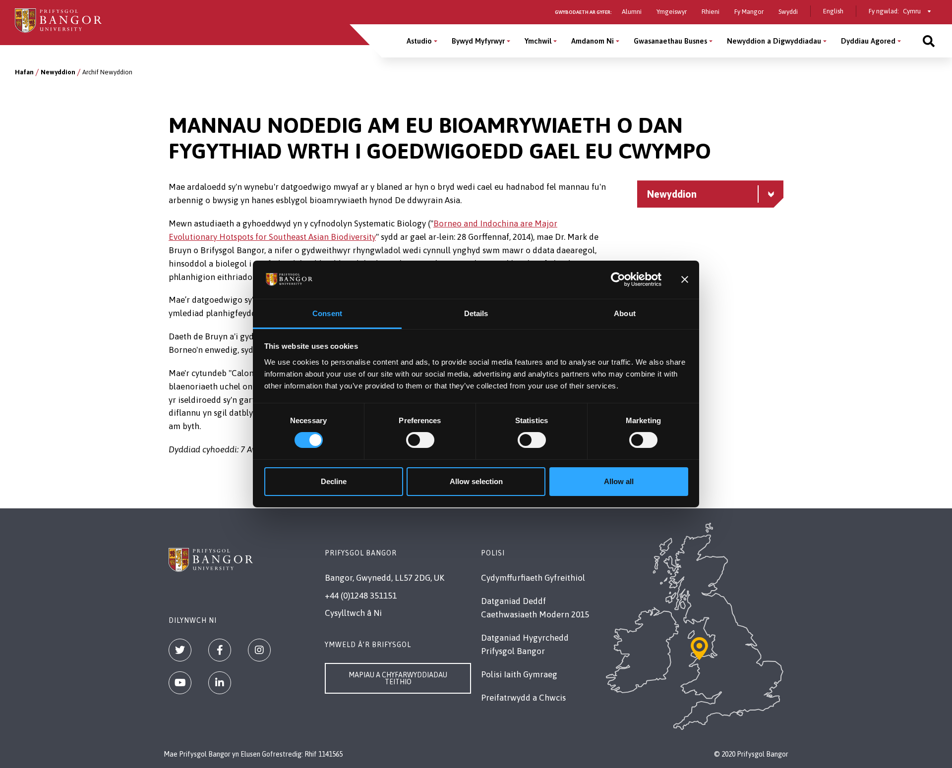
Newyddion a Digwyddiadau (774, 41)
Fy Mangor (749, 11)
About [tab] (625, 313)
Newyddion (58, 72)
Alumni (632, 11)
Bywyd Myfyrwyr (478, 41)
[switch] (420, 440)
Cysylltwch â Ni (353, 613)
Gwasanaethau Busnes (670, 41)
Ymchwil (538, 41)
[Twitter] (180, 650)
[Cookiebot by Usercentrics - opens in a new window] (618, 279)
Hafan (24, 72)
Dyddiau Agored (868, 41)
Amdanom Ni (592, 41)
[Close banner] (684, 279)
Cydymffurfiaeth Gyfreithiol (533, 578)
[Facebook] (219, 650)
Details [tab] (476, 313)
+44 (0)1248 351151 (361, 596)
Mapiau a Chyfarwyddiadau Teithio (398, 678)
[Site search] (928, 40)
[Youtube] (180, 682)
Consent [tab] (327, 313)
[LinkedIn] (219, 682)
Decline (334, 481)
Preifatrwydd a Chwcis (523, 698)
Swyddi (788, 11)
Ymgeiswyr (671, 11)
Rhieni (710, 11)
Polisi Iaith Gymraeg (519, 674)
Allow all (619, 481)
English (833, 11)
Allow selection (476, 481)
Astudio (419, 41)
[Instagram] (259, 650)
